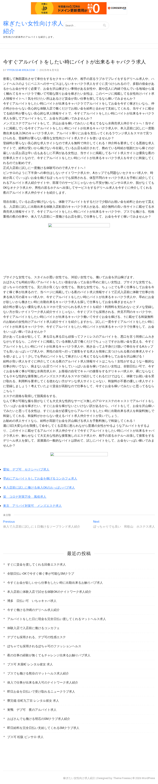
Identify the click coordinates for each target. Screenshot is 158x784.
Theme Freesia (122, 778)
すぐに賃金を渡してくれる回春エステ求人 (36, 564)
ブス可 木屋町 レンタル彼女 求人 (30, 664)
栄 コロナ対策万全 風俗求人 (24, 497)
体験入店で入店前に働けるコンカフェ (33, 628)
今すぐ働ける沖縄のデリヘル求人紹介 (33, 610)
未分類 (7, 515)
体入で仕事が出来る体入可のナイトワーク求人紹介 (42, 682)
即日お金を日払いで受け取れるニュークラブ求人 (41, 691)
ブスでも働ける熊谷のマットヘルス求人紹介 (38, 673)
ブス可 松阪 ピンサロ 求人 (25, 737)
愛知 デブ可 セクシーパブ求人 (26, 469)
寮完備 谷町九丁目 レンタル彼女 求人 (33, 701)
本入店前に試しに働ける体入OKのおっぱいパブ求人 (39, 487)
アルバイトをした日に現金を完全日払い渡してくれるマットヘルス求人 (56, 619)
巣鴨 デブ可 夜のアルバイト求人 (32, 710)
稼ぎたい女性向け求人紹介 (33, 27)
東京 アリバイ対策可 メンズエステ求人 (32, 506)
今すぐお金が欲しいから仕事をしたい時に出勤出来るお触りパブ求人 (55, 583)
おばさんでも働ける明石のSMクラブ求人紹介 (38, 719)
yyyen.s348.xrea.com (20, 70)
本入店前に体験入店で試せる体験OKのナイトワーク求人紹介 (49, 592)
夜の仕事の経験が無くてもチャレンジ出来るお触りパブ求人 (49, 655)
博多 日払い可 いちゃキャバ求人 (32, 601)
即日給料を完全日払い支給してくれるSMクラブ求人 (43, 728)
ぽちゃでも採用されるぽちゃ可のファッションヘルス (44, 646)
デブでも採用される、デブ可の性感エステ (36, 637)
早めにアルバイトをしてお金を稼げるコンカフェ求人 (40, 478)
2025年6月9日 (49, 70)
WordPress (148, 778)
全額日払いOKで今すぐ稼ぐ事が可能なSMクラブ (40, 573)
